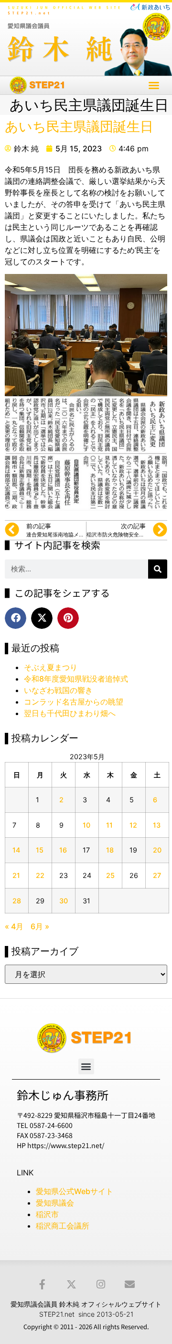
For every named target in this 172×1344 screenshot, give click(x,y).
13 (157, 825)
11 (109, 825)
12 (133, 825)
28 (16, 901)
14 (16, 850)
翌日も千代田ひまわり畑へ (70, 713)
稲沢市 (47, 1214)
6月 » (40, 926)
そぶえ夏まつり (50, 667)
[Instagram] (101, 1284)
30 (63, 901)
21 (16, 875)
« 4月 (14, 926)
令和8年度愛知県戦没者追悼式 (76, 678)
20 (157, 850)
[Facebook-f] (42, 1284)
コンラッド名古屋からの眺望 (73, 701)
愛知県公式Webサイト (74, 1191)
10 (86, 825)
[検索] (157, 569)
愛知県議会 (55, 1202)
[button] (153, 85)
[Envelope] (130, 1284)
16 (63, 850)
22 (40, 875)
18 (110, 850)
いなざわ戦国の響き (58, 690)
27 (157, 875)
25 (110, 875)
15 (39, 850)
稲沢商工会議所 (62, 1225)
